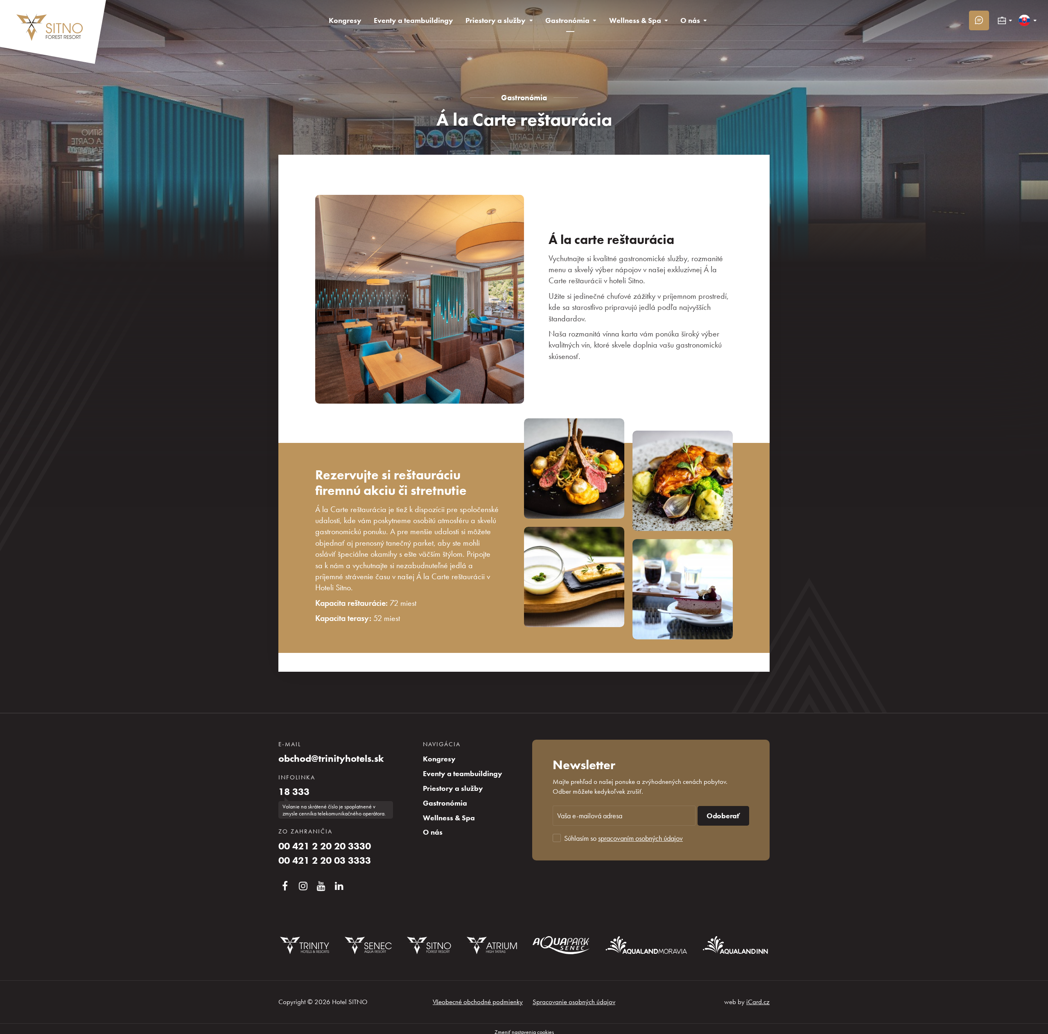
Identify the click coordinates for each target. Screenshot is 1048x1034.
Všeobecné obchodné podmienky (478, 1001)
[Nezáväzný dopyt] (979, 20)
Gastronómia (524, 98)
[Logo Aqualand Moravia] (646, 945)
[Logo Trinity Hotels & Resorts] (304, 945)
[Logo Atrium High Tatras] (492, 945)
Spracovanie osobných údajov (574, 1001)
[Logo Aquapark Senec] (561, 945)
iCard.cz (758, 1001)
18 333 (293, 792)
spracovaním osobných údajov (640, 838)
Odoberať (723, 815)
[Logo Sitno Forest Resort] (429, 945)
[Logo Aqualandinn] (735, 945)
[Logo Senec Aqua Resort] (368, 945)
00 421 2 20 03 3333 (324, 860)
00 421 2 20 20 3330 (324, 846)
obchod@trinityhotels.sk (331, 758)
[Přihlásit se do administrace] (1040, 1026)
